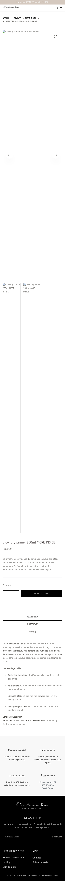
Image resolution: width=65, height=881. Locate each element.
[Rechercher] (57, 8)
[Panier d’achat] (61, 8)
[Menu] (50, 8)
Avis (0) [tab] (32, 631)
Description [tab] (32, 617)
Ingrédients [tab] (32, 624)
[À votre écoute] (47, 770)
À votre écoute (48, 775)
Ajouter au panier (42, 593)
